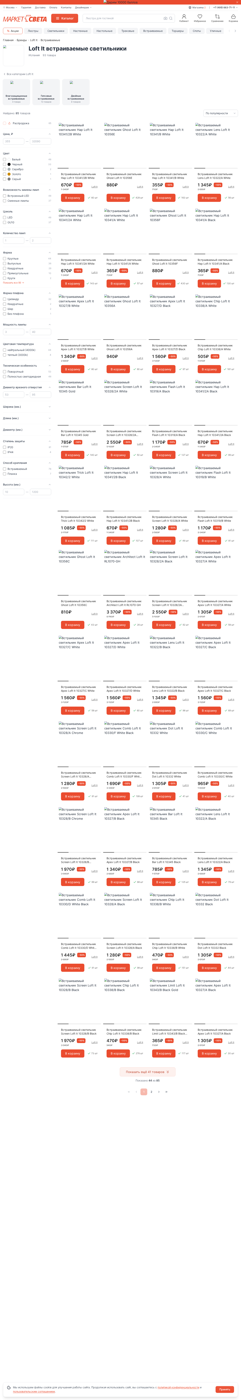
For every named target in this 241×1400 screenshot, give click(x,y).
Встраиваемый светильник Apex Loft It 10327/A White (215, 603)
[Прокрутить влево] (229, 31)
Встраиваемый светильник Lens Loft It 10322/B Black (169, 688)
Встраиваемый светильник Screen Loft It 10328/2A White (124, 433)
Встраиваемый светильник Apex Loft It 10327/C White (78, 688)
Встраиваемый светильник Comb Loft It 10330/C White (215, 774)
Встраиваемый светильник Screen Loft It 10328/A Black (124, 945)
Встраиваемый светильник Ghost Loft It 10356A (124, 347)
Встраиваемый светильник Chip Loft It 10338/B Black (124, 1031)
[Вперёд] (159, 1091)
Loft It (33, 40)
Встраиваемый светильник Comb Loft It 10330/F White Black (124, 774)
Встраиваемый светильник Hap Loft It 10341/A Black (215, 261)
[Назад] (136, 1091)
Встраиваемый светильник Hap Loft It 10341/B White (169, 175)
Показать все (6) (12, 282)
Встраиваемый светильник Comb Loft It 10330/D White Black (78, 946)
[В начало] (128, 1091)
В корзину (72, 198)
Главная (8, 40)
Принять (224, 1389)
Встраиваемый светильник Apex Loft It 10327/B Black (124, 860)
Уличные (215, 30)
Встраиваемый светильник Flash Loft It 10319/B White (215, 518)
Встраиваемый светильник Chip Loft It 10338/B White (169, 945)
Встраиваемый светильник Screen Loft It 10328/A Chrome (78, 774)
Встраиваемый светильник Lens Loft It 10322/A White (215, 175)
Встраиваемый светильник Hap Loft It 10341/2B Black (124, 518)
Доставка (40, 7)
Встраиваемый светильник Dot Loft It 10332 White (169, 774)
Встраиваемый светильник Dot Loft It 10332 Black (215, 945)
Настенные (80, 30)
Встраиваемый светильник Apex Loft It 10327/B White (78, 347)
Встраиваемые (153, 30)
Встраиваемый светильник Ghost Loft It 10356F (169, 261)
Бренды (22, 40)
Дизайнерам (82, 7)
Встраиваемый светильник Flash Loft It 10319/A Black (169, 433)
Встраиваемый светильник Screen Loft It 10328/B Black (79, 1031)
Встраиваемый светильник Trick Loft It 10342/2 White (78, 518)
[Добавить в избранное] (97, 126)
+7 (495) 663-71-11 (224, 7)
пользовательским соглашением (34, 1391)
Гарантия (26, 7)
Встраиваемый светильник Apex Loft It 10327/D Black (169, 347)
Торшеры (178, 30)
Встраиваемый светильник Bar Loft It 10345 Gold (78, 433)
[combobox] (129, 18)
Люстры (33, 30)
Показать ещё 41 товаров (145, 1072)
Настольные (104, 30)
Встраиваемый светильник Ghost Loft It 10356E (124, 175)
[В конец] (166, 1091)
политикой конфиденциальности (178, 1387)
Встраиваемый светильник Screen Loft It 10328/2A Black (169, 603)
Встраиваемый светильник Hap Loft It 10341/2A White (78, 261)
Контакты (66, 7)
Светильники (55, 30)
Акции (15, 30)
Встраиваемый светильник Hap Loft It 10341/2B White (78, 175)
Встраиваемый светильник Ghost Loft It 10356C (78, 603)
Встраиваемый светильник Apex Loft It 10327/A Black (215, 1031)
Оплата (53, 7)
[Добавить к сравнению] (97, 133)
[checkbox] (4, 123)
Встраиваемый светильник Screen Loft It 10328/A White (170, 518)
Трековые (127, 30)
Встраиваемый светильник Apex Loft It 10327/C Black (215, 688)
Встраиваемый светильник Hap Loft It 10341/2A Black (215, 433)
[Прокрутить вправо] (235, 31)
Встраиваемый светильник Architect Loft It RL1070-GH (124, 603)
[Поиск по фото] (165, 18)
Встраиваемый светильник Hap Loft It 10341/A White (124, 261)
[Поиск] (171, 18)
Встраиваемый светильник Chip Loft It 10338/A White (215, 347)
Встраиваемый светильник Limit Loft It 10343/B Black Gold (169, 1031)
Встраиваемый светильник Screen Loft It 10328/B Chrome (78, 860)
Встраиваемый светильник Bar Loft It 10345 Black (169, 860)
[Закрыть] (237, 2)
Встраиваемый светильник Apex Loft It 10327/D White (124, 688)
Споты (197, 30)
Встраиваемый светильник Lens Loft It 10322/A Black (215, 860)
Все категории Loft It (20, 74)
